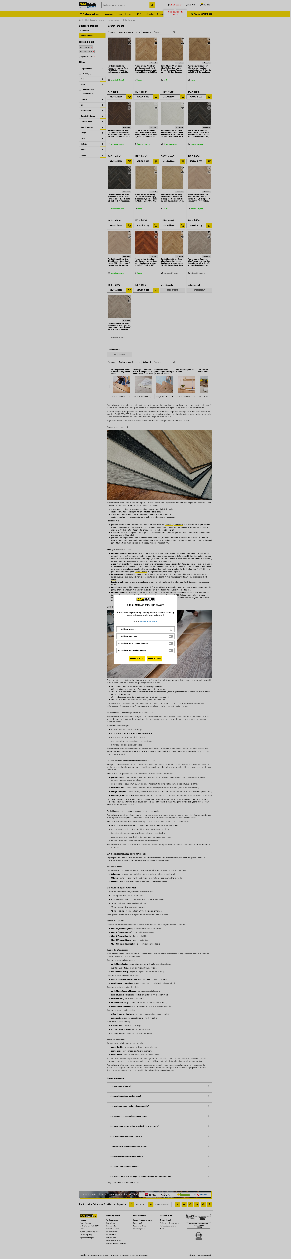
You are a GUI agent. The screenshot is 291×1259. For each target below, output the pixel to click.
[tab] (145, 629)
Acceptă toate (154, 659)
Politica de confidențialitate (149, 621)
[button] (126, 629)
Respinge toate (136, 659)
